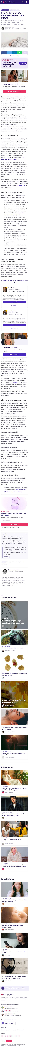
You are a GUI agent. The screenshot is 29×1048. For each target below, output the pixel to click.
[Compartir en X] (9, 52)
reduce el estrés (20, 185)
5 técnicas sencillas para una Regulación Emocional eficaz (12, 926)
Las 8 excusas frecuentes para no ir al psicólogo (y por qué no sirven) (14, 901)
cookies (18, 1045)
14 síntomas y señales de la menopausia (12, 648)
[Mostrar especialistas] (3, 988)
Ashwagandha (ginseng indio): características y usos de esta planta (14, 674)
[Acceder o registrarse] (26, 2)
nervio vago (14, 382)
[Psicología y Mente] (9, 2)
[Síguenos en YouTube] (13, 1036)
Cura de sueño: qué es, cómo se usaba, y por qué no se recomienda (14, 728)
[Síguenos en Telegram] (16, 1036)
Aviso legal (8, 1045)
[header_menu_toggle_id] (1, 2)
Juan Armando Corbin (9, 27)
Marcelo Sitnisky (12, 288)
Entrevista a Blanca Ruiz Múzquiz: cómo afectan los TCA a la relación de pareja (14, 789)
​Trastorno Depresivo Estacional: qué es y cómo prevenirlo (14, 754)
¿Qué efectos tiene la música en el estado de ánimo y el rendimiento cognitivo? (14, 977)
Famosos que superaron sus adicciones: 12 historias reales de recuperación (13, 814)
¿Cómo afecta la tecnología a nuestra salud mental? (13, 952)
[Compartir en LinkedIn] (14, 52)
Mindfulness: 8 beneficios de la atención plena (14, 701)
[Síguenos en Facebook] (2, 1036)
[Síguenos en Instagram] (10, 1036)
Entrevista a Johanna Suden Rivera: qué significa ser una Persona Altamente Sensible (14, 865)
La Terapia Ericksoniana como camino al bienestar (12, 840)
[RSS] (19, 1036)
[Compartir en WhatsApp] (19, 52)
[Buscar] (22, 2)
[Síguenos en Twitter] (5, 1036)
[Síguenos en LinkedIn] (8, 1036)
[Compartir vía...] (25, 52)
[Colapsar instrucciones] (26, 534)
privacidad (13, 1045)
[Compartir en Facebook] (4, 52)
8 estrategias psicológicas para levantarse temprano (13, 621)
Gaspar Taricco (12, 311)
